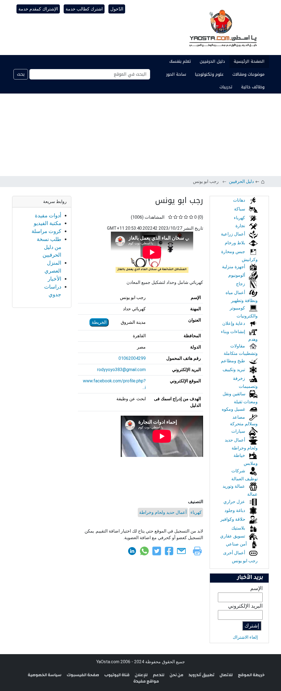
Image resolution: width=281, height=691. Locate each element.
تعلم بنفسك (180, 61)
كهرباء (196, 512)
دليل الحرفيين (212, 61)
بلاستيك (238, 528)
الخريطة (99, 322)
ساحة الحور (176, 74)
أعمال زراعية (233, 234)
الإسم (256, 588)
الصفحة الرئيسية (249, 61)
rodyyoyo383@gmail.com (121, 369)
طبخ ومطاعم (233, 360)
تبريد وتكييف (234, 369)
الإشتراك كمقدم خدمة (38, 9)
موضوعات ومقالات (248, 74)
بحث (20, 74)
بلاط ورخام (235, 242)
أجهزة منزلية (234, 266)
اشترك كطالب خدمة (84, 9)
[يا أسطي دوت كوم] (222, 27)
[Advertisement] (140, 134)
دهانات (239, 200)
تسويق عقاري (233, 536)
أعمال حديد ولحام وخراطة (163, 512)
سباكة (240, 209)
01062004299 (132, 358)
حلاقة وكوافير (233, 519)
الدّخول (116, 9)
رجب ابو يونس (245, 560)
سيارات (238, 431)
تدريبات (226, 87)
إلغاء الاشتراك (245, 637)
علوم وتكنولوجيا (209, 74)
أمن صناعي (237, 544)
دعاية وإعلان (234, 323)
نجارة (240, 225)
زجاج (241, 283)
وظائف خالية (253, 87)
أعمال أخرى (234, 552)
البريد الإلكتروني (245, 606)
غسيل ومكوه (234, 409)
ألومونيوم (237, 275)
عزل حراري (234, 501)
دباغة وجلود (235, 510)
